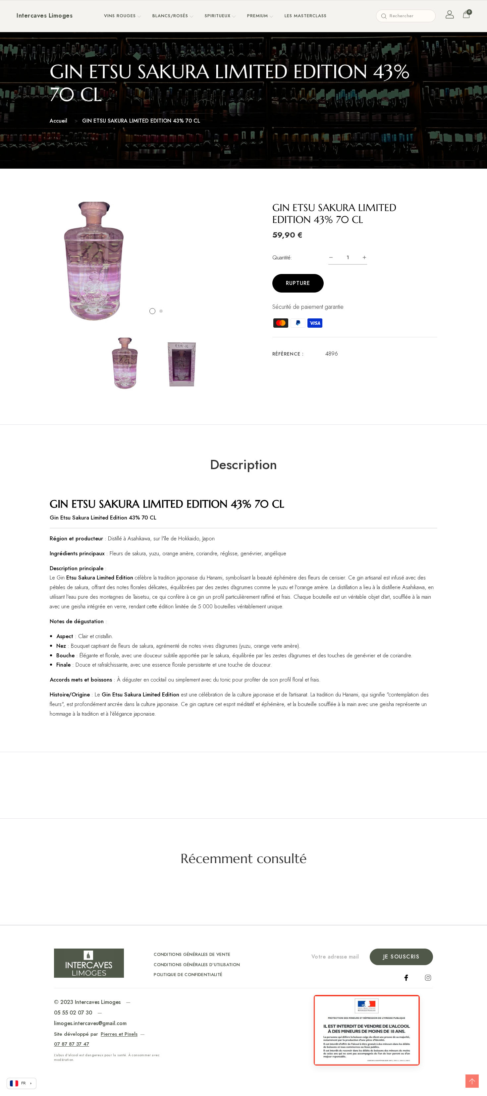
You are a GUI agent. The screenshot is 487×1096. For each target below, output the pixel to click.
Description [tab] (243, 464)
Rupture (298, 283)
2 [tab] (161, 311)
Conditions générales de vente (192, 954)
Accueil (58, 121)
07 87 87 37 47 (71, 1044)
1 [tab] (152, 311)
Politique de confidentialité (188, 974)
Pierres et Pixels (119, 1034)
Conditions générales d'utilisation (197, 964)
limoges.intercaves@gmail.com (90, 1023)
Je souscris (401, 956)
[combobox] (406, 16)
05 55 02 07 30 (73, 1012)
